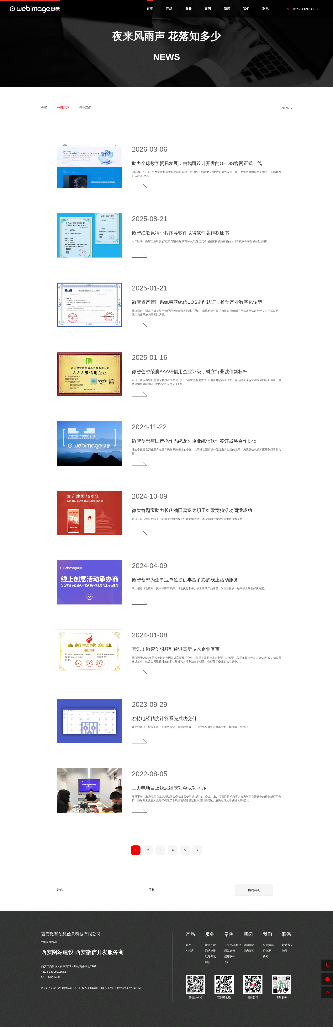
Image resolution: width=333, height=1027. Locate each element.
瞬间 (265, 956)
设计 (227, 962)
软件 (188, 944)
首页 (150, 8)
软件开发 (210, 956)
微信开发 (210, 944)
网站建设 (210, 950)
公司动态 (63, 107)
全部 (44, 107)
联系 (265, 8)
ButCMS (137, 987)
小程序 (190, 950)
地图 (285, 950)
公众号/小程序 (232, 944)
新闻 (227, 8)
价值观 (267, 950)
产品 (169, 8)
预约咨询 (254, 890)
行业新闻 (85, 107)
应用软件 (229, 956)
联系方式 (287, 944)
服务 (188, 8)
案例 (208, 8)
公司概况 (268, 944)
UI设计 (209, 962)
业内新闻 (249, 950)
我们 (246, 8)
